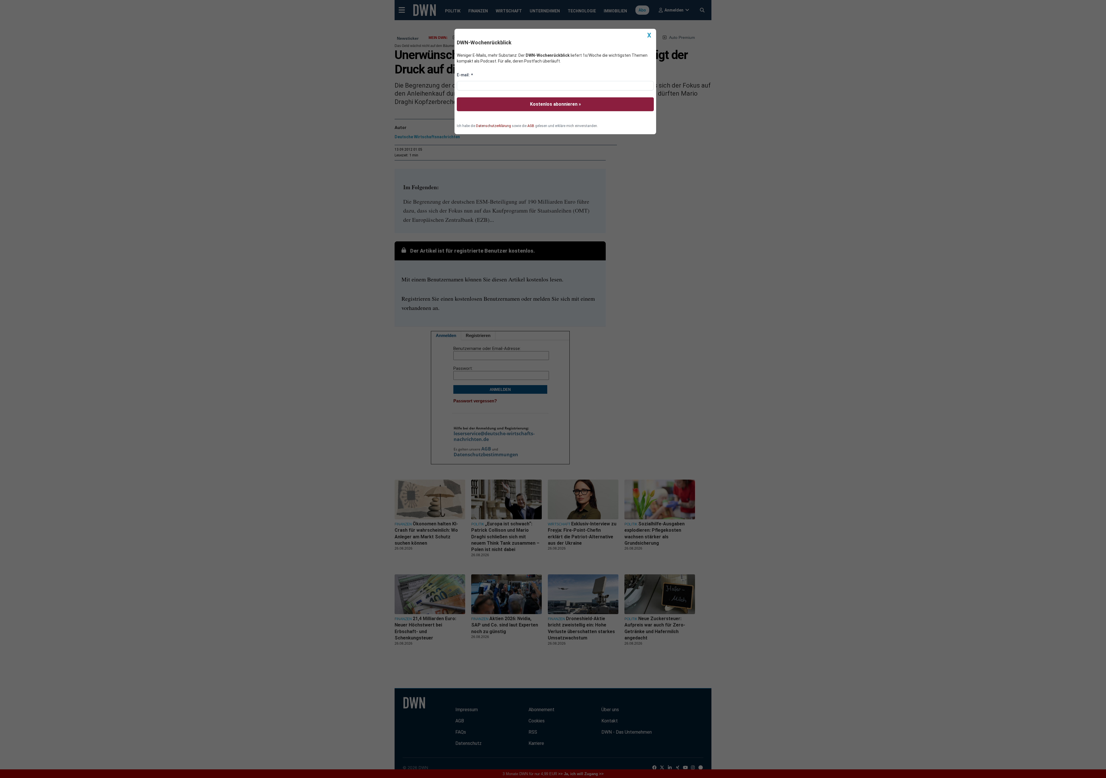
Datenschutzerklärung (493, 126)
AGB (530, 126)
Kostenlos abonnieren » (555, 104)
